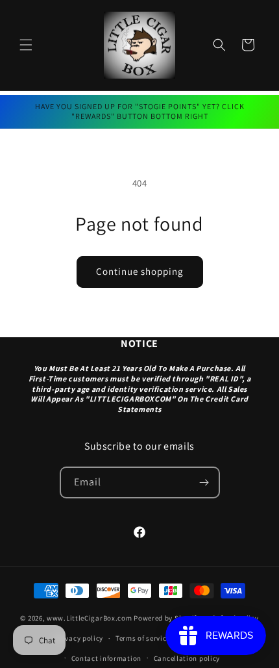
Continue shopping (140, 271)
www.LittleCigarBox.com (89, 618)
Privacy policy (79, 638)
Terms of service (142, 638)
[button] (26, 45)
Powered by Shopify (167, 618)
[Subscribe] (204, 482)
